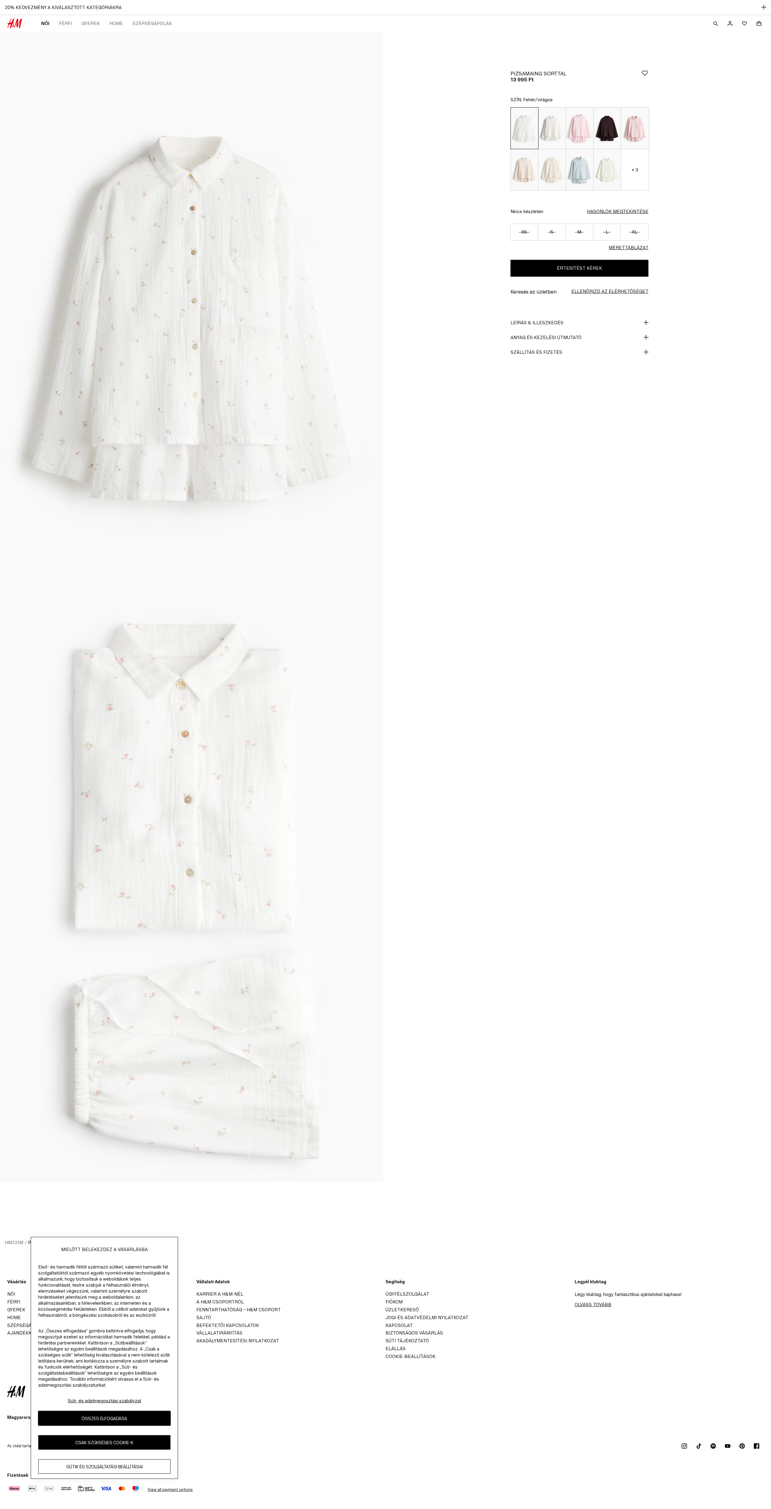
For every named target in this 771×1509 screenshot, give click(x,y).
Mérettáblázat (628, 247)
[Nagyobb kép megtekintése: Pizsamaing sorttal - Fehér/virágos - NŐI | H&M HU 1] (191, 319)
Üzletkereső (402, 1309)
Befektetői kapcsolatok (227, 1325)
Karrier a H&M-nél (219, 1294)
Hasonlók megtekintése (617, 211)
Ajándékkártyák (28, 1332)
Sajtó (203, 1317)
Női (45, 23)
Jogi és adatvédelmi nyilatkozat (427, 1317)
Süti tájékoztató (407, 1340)
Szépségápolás (152, 23)
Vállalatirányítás (219, 1332)
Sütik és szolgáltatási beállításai (104, 1466)
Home (116, 23)
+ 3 (635, 169)
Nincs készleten (526, 211)
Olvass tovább (593, 1304)
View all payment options (170, 1489)
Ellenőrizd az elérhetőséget (609, 291)
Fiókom (394, 1301)
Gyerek (91, 23)
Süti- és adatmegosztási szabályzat (104, 1400)
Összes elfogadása (104, 1418)
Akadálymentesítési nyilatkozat (237, 1340)
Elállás (396, 1348)
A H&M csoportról (220, 1301)
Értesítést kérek (579, 268)
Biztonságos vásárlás (414, 1332)
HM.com (14, 1242)
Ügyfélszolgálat (407, 1294)
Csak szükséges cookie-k (104, 1442)
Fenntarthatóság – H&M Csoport (238, 1309)
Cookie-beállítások (410, 1356)
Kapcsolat (399, 1325)
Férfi (65, 23)
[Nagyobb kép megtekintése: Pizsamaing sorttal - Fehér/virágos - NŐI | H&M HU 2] (191, 894)
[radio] (524, 128)
